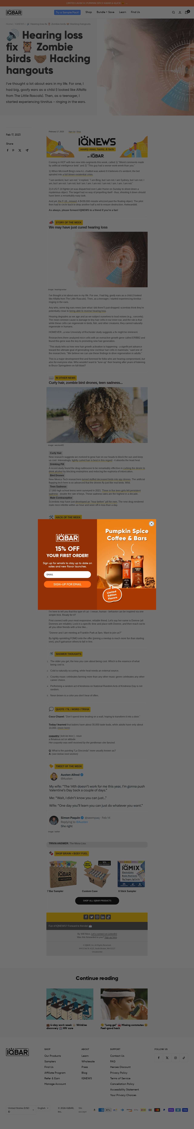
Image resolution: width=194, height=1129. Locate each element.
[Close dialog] (151, 523)
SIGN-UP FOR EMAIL (68, 584)
